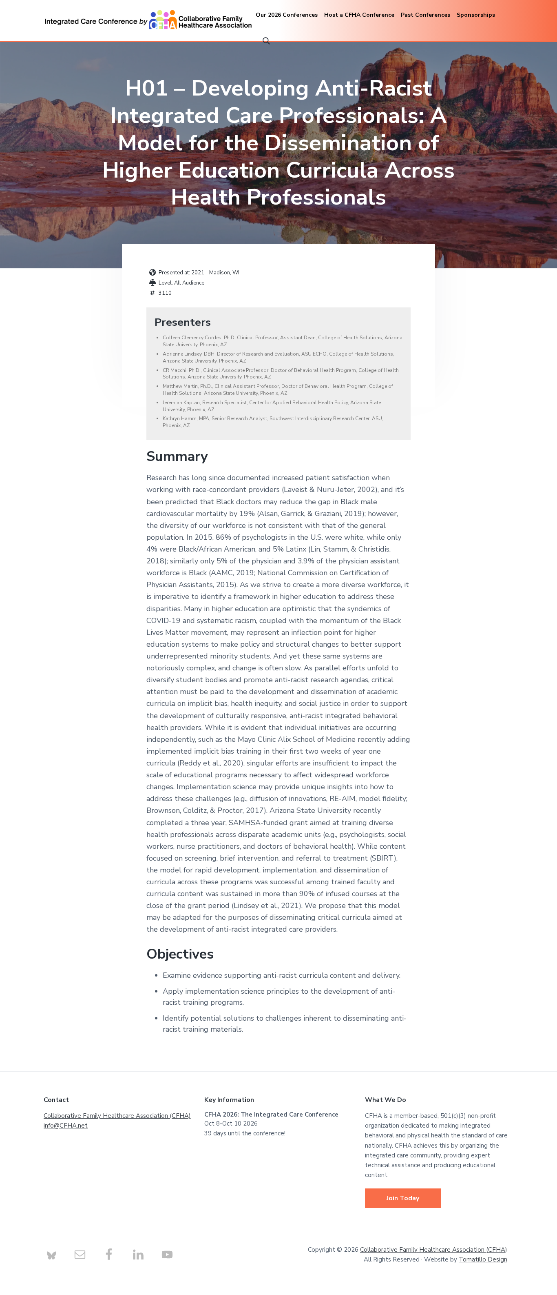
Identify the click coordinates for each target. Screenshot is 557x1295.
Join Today (403, 1198)
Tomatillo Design (483, 1259)
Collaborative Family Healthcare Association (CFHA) (117, 1116)
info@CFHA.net (66, 1125)
